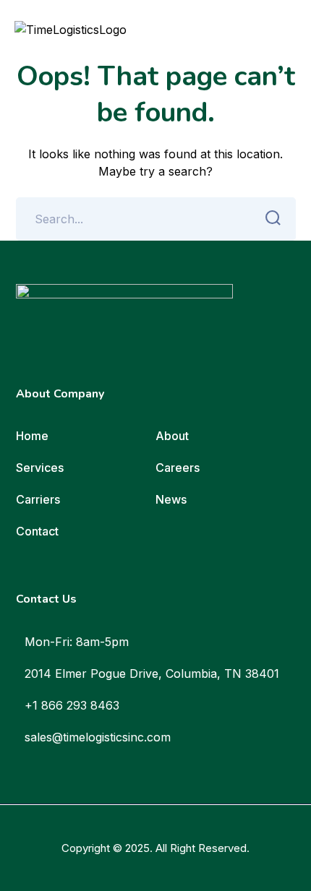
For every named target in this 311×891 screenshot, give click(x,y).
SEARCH (274, 219)
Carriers (38, 499)
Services (40, 467)
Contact (37, 531)
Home (32, 436)
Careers (178, 467)
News (171, 499)
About (172, 436)
